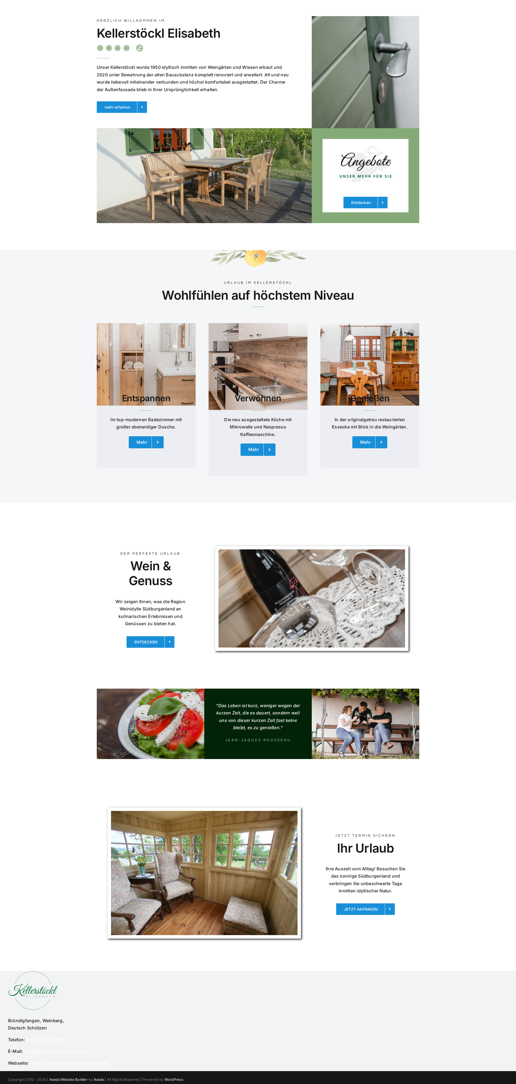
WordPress (173, 1079)
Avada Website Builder (68, 1079)
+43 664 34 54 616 (46, 1039)
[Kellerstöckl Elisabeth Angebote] (365, 141)
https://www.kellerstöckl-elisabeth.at (69, 1063)
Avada (99, 1079)
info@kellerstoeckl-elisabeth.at (57, 1051)
